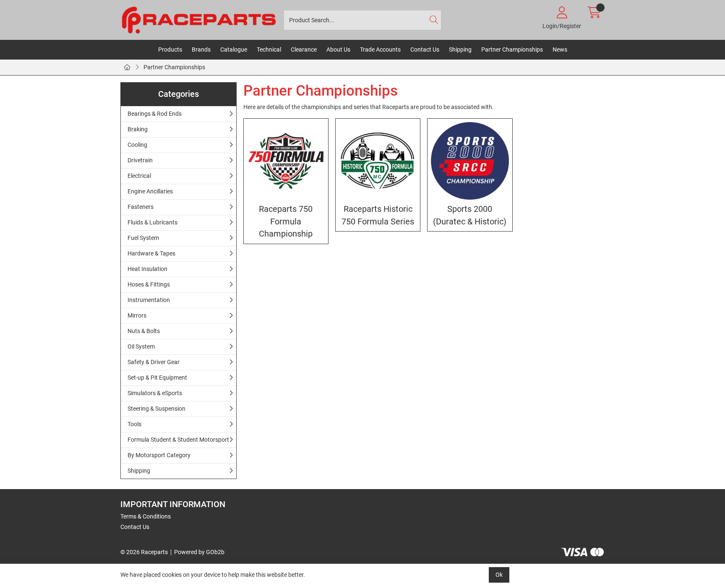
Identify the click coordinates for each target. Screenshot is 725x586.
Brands (201, 49)
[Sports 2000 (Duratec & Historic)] (470, 161)
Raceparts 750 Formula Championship (286, 221)
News (560, 49)
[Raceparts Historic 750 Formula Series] (378, 161)
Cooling (137, 144)
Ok (499, 574)
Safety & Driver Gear (154, 362)
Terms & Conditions (145, 516)
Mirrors (137, 315)
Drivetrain (140, 160)
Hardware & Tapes (151, 253)
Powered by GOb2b (199, 552)
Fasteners (141, 206)
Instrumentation (149, 300)
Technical (269, 49)
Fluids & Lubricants (152, 222)
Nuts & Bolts (144, 331)
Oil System (141, 346)
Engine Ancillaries (150, 191)
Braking (138, 129)
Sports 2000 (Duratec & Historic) (469, 215)
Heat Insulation (147, 269)
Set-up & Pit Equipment (157, 377)
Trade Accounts (380, 49)
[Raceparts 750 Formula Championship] (286, 161)
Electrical (139, 175)
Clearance (304, 49)
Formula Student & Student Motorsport (178, 439)
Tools (134, 424)
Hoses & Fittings (149, 284)
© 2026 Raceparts (144, 552)
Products (170, 49)
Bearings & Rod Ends (155, 113)
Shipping (460, 49)
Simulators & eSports (155, 393)
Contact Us (424, 49)
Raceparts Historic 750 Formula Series (378, 215)
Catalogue (233, 49)
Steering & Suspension (156, 408)
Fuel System (143, 237)
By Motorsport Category (159, 455)
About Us (338, 49)
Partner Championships (512, 49)
